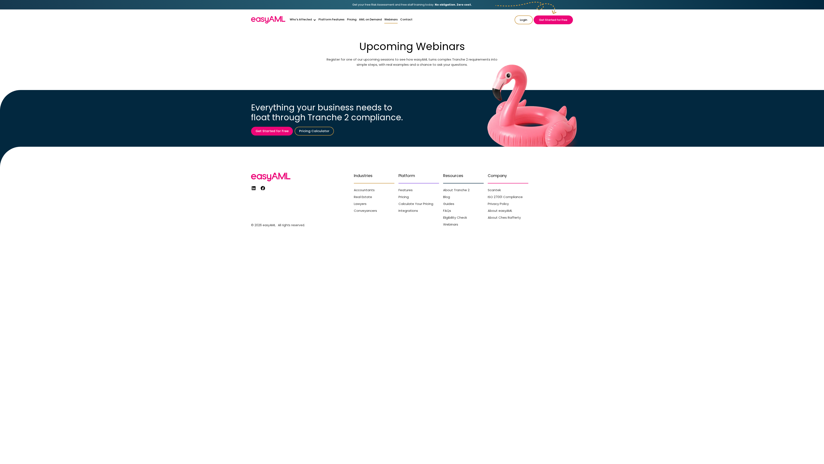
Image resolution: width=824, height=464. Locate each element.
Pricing (351, 19)
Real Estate (363, 197)
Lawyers (360, 203)
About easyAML (500, 210)
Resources (453, 175)
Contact (406, 19)
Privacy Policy (498, 203)
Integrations (408, 210)
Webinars (391, 19)
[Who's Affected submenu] (315, 19)
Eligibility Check (455, 217)
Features (405, 190)
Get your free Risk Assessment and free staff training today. (412, 4)
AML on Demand (370, 19)
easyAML (269, 225)
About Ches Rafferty (504, 217)
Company (497, 175)
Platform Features (331, 19)
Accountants (364, 190)
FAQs (447, 210)
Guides (448, 203)
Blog (446, 197)
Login (523, 20)
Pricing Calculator (314, 131)
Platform (406, 175)
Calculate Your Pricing (415, 203)
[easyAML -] (268, 19)
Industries (363, 175)
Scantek (494, 190)
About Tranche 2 (456, 190)
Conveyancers (365, 210)
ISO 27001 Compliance (505, 197)
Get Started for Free (553, 20)
